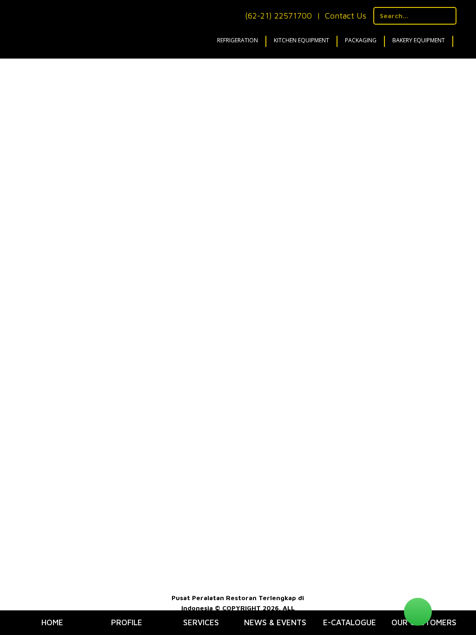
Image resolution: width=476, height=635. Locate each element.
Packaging (361, 40)
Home (52, 622)
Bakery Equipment (418, 40)
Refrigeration (237, 40)
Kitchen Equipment (301, 40)
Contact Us (345, 15)
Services (201, 622)
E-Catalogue (349, 622)
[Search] (447, 16)
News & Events (275, 622)
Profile (126, 622)
